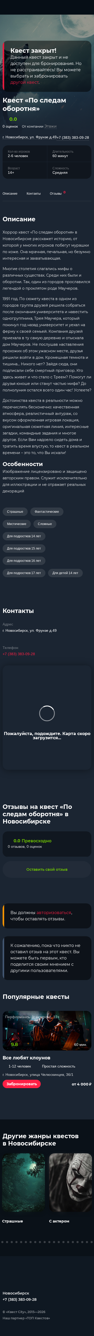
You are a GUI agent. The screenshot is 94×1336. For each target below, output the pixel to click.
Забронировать (22, 1084)
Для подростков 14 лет (24, 536)
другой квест (24, 82)
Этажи (50, 126)
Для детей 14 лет (65, 573)
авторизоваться (54, 912)
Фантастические (47, 512)
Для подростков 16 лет (24, 561)
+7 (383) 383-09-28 (73, 137)
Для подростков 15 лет (24, 548)
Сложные (45, 524)
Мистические (16, 524)
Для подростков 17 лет (24, 573)
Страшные (15, 512)
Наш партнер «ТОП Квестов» (26, 1318)
